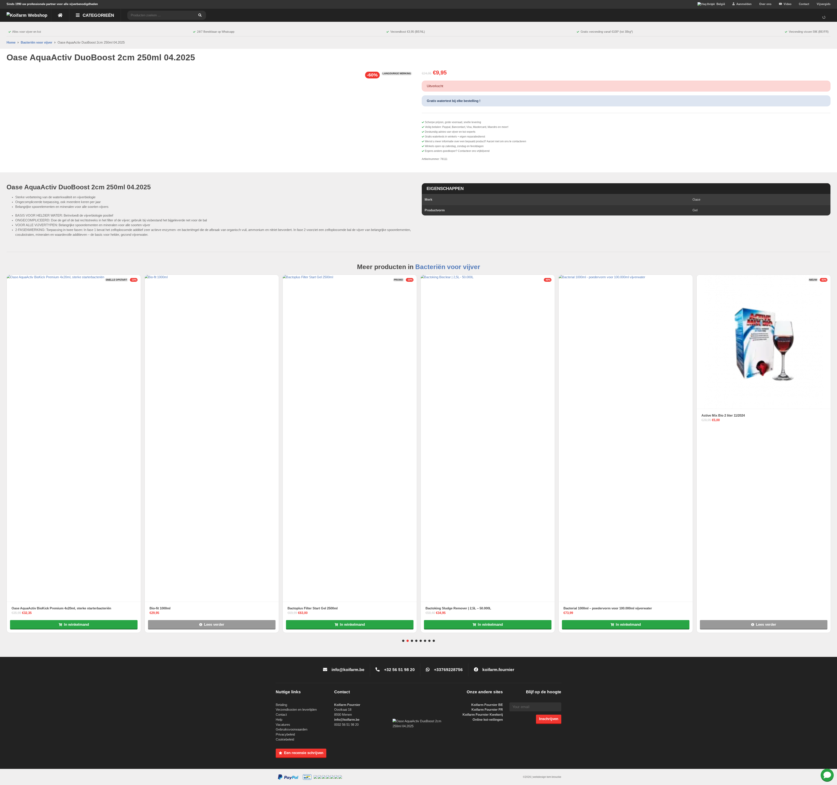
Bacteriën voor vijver (36, 42)
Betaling (281, 705)
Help (279, 719)
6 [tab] (425, 641)
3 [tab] (412, 641)
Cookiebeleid (285, 739)
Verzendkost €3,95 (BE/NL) (407, 31)
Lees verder (214, 624)
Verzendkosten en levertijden (296, 709)
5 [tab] (420, 641)
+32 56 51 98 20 (399, 669)
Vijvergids (823, 4)
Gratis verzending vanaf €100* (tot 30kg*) (607, 31)
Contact (804, 4)
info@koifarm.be (348, 669)
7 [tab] (429, 641)
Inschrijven (548, 719)
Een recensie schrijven (303, 753)
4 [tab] (416, 641)
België (720, 4)
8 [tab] (434, 641)
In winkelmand (76, 624)
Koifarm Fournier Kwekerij (483, 714)
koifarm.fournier (497, 669)
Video (787, 4)
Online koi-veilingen (488, 719)
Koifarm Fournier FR (487, 709)
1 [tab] (403, 641)
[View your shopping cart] (824, 17)
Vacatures (283, 724)
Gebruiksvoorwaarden (291, 729)
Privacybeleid (285, 734)
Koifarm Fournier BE (487, 705)
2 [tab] (407, 641)
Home (11, 42)
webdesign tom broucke (547, 776)
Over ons (765, 4)
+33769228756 (448, 669)
